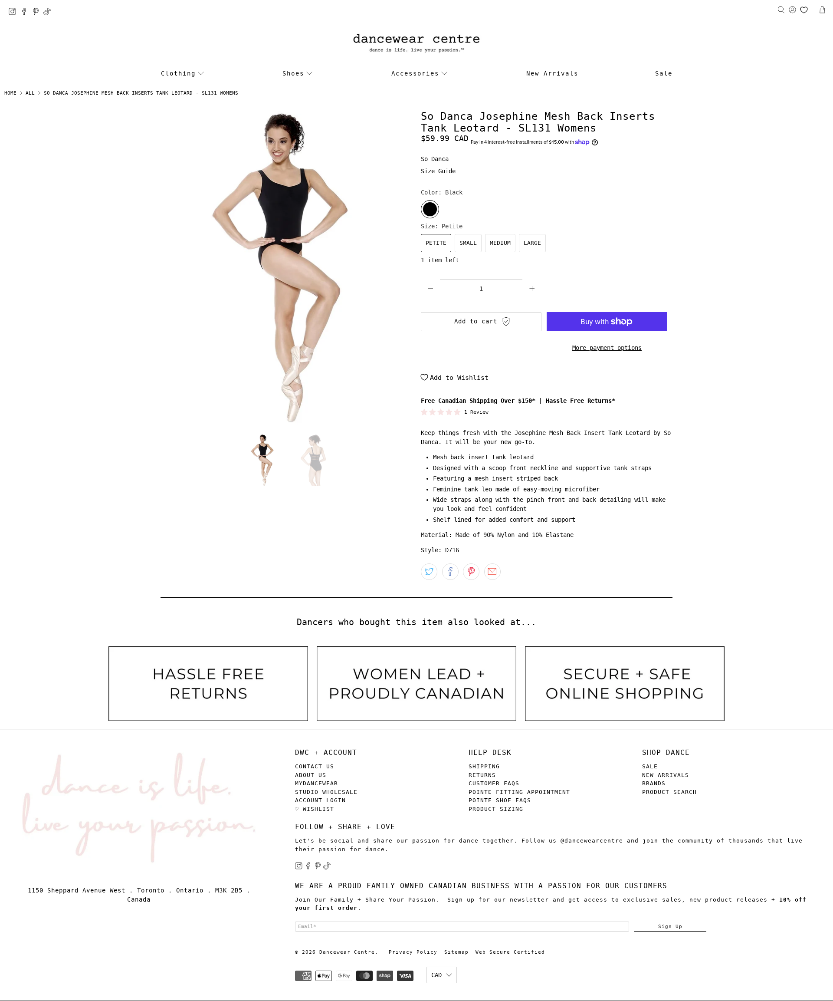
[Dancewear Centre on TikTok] (49, 13)
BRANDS (654, 783)
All (30, 93)
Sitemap (456, 952)
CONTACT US (314, 766)
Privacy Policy (413, 952)
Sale (663, 73)
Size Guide (438, 171)
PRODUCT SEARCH (669, 792)
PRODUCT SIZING (496, 809)
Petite (436, 243)
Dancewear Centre (347, 952)
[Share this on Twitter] (429, 571)
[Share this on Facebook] (450, 571)
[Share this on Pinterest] (471, 571)
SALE (650, 766)
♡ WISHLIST (314, 809)
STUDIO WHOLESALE (326, 792)
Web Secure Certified (510, 952)
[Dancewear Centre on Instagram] (14, 13)
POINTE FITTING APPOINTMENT (519, 792)
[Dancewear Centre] (416, 43)
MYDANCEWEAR (316, 783)
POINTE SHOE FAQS (500, 800)
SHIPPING (484, 766)
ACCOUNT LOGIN (320, 800)
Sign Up (670, 926)
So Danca (435, 158)
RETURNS (482, 775)
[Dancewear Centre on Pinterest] (38, 13)
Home (10, 93)
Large (532, 243)
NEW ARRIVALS (665, 775)
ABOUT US (310, 775)
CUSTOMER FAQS (494, 783)
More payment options (607, 347)
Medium (500, 243)
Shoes (293, 73)
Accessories (415, 73)
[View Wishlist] (804, 10)
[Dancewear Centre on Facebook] (26, 13)
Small (468, 243)
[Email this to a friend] (492, 571)
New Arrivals (552, 73)
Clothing (178, 73)
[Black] (430, 209)
